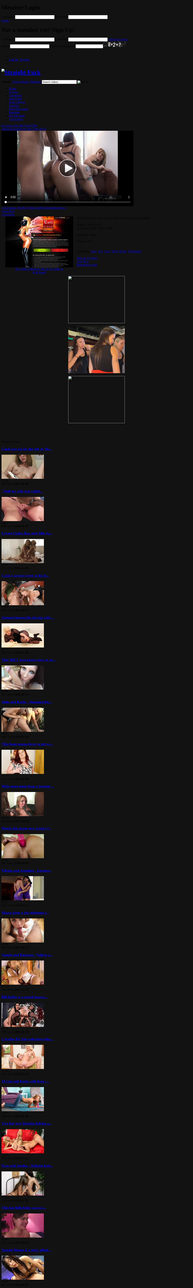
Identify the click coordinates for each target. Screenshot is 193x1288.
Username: (8, 16)
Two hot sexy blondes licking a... (27, 1123)
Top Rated (15, 98)
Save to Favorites (87, 258)
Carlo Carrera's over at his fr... (25, 575)
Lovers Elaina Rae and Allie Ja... (27, 533)
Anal (94, 251)
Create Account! (118, 39)
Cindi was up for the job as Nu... (27, 449)
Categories (15, 95)
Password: (61, 16)
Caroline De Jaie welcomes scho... (27, 1039)
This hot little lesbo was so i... (24, 1208)
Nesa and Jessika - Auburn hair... (27, 1166)
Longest (14, 105)
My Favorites (17, 115)
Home (12, 88)
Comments (8, 214)
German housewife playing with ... (28, 618)
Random (14, 112)
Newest (13, 92)
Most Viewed (17, 102)
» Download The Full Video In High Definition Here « (34, 207)
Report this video (87, 264)
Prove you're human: (62, 46)
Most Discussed (18, 109)
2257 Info (83, 261)
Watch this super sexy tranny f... (26, 828)
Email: (5, 46)
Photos (25, 81)
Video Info (8, 211)
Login (5, 20)
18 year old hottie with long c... (25, 1081)
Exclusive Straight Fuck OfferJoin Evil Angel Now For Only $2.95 (24, 127)
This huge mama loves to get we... (27, 744)
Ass (100, 251)
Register (19, 59)
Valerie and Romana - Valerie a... (27, 955)
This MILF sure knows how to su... (28, 660)
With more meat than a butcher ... (28, 786)
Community (16, 119)
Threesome (134, 251)
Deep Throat (118, 251)
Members (35, 81)
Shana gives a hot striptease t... (25, 913)
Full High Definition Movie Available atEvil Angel (39, 270)
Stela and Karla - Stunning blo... (27, 702)
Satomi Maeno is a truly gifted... (26, 1250)
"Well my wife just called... (22, 491)
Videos (16, 81)
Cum (107, 251)
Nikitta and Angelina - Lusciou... (27, 871)
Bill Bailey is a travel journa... (24, 997)
